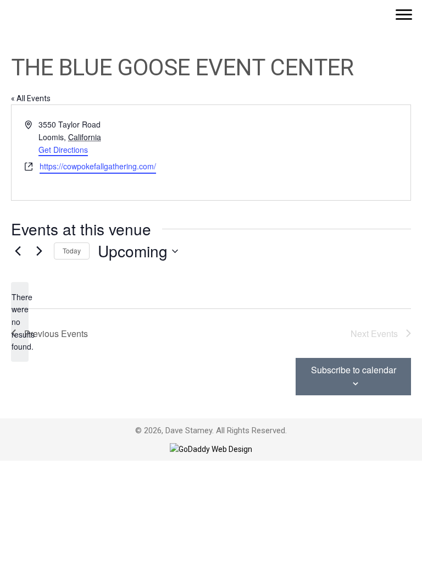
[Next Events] (39, 251)
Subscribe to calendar (353, 370)
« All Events (31, 98)
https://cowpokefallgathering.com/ (98, 166)
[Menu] (404, 14)
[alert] (20, 322)
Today (72, 250)
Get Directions (63, 149)
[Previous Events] (17, 251)
